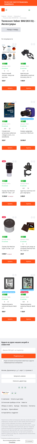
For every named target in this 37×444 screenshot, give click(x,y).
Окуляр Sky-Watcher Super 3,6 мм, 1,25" (8, 247)
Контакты (32, 406)
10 (28, 188)
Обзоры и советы (7, 406)
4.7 (23, 71)
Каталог (10, 16)
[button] (9, 88)
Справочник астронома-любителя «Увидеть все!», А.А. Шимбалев (9, 134)
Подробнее (12, 442)
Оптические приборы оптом (10, 402)
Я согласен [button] (29, 441)
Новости (24, 402)
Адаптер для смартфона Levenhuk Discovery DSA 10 (27, 75)
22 (9, 128)
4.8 (23, 302)
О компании (5, 399)
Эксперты (4, 409)
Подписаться (18, 356)
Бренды (16, 406)
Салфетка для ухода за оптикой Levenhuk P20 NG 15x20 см (27, 248)
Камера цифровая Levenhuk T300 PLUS (26, 132)
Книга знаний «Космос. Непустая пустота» (8, 75)
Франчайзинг (13, 409)
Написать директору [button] (19, 381)
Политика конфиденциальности (10, 438)
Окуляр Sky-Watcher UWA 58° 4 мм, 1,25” (8, 192)
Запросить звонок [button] (19, 376)
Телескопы (17, 16)
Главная (3, 16)
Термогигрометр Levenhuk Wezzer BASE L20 (27, 306)
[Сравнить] (16, 44)
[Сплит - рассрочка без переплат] (5, 64)
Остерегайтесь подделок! (9, 413)
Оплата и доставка (17, 399)
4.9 (5, 128)
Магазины (24, 406)
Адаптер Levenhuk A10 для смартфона (27, 192)
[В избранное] (13, 44)
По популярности (7, 39)
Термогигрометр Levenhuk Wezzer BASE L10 (9, 306)
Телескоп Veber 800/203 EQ (10, 18)
